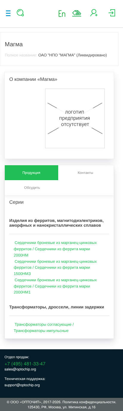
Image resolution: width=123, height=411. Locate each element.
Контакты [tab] (85, 173)
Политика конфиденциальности (88, 401)
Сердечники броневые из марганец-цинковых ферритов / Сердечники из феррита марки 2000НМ (55, 248)
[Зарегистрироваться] (94, 15)
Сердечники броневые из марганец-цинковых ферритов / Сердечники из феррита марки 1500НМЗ (55, 267)
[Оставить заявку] (76, 13)
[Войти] (112, 15)
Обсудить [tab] (32, 188)
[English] (63, 13)
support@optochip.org (22, 384)
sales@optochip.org (20, 369)
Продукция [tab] (31, 173)
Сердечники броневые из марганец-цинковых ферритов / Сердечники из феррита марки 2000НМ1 (55, 286)
